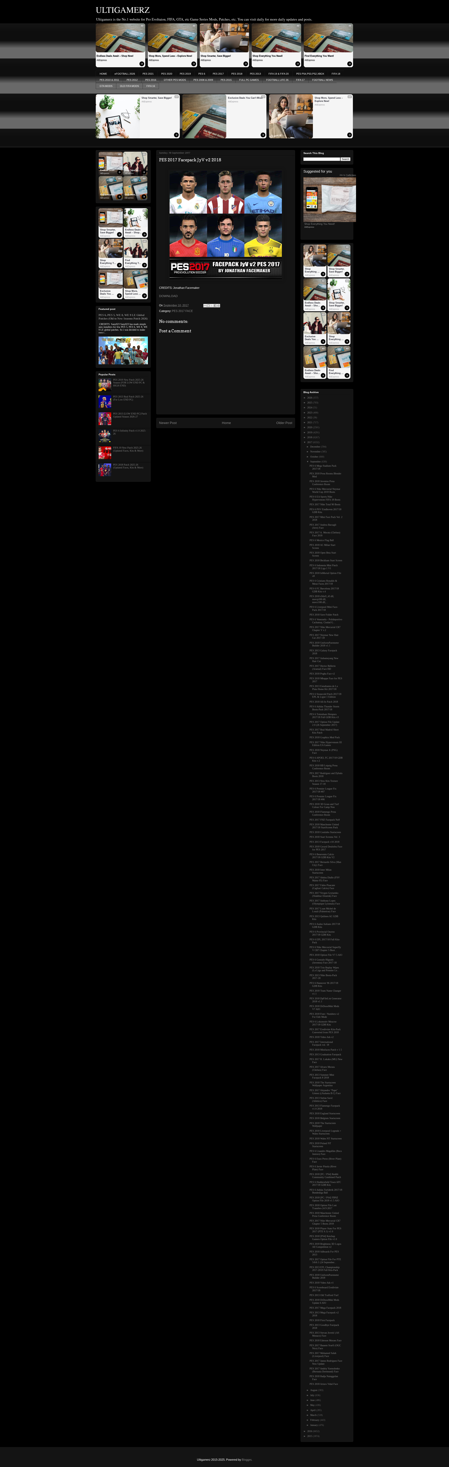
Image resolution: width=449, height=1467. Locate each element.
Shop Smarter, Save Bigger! (216, 56)
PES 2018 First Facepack (322, 1320)
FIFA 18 (336, 73)
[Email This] (205, 305)
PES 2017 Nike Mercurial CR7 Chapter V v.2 (325, 628)
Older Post (284, 423)
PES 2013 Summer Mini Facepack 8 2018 (322, 1076)
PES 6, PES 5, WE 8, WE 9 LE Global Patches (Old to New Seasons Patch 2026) (123, 316)
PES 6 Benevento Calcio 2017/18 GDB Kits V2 (322, 856)
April (313, 1410)
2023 (310, 412)
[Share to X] (211, 305)
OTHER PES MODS (175, 79)
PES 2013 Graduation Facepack (325, 1054)
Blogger (246, 1459)
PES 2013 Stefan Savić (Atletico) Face (321, 1099)
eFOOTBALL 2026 (125, 73)
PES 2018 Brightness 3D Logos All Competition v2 (325, 1245)
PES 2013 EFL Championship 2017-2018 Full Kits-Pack (325, 1269)
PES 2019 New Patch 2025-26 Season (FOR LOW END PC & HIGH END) (129, 383)
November (315, 451)
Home (226, 423)
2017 (310, 442)
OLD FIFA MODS (129, 86)
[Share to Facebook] (215, 305)
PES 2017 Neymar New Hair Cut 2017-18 (324, 636)
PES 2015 (226, 79)
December (315, 446)
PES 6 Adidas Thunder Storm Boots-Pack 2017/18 (324, 708)
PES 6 (201, 73)
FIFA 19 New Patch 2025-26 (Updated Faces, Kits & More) (128, 449)
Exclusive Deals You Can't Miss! (245, 98)
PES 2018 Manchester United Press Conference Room (324, 1214)
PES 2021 (148, 73)
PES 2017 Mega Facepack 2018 (325, 1308)
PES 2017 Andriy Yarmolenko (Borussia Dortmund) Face (325, 1370)
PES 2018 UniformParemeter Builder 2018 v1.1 (324, 644)
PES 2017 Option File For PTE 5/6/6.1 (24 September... (325, 1261)
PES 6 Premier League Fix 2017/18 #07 (323, 790)
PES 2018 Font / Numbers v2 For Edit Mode (324, 1015)
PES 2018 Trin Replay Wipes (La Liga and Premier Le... (324, 969)
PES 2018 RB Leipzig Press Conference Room (323, 767)
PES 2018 (236, 73)
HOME (103, 73)
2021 (310, 422)
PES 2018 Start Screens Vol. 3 (325, 837)
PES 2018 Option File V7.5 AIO (326, 955)
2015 (310, 1436)
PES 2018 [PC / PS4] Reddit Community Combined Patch (325, 1176)
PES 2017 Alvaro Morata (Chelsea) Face (322, 1068)
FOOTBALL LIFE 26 (277, 79)
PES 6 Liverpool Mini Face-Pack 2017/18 (324, 608)
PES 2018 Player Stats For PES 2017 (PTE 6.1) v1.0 (325, 1230)
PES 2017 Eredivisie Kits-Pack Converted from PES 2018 (325, 1031)
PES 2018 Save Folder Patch (324, 614)
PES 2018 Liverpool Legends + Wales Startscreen (325, 1132)
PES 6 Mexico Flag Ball (322, 540)
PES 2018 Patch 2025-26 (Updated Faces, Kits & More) (128, 466)
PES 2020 (166, 73)
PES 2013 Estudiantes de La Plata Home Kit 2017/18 (324, 687)
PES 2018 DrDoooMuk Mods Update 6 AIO (324, 1301)
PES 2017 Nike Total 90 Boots (325, 504)
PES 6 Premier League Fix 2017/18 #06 (323, 798)
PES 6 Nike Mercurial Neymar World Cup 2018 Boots (325, 490)
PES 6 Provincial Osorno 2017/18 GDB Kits (322, 933)
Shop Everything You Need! (268, 56)
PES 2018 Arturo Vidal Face (324, 1384)
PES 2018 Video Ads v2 (322, 1037)
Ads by (348, 175)
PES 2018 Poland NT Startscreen (320, 1145)
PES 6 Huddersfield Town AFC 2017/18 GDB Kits (325, 1183)
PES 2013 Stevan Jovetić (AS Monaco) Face (324, 1334)
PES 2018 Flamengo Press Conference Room (323, 813)
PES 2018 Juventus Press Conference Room (322, 483)
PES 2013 (255, 73)
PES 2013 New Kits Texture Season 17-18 (324, 782)
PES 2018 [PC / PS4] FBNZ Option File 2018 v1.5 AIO (324, 1199)
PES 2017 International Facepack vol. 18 (321, 1043)
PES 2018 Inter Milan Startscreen (320, 871)
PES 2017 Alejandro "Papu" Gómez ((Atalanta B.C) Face (325, 1092)
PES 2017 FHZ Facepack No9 (325, 819)
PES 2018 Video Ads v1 (322, 1282)
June (312, 1400)
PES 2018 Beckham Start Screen (326, 560)
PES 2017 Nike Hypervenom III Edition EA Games (326, 744)
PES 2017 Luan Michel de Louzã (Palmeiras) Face (323, 910)
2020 (310, 427)
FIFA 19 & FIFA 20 (279, 73)
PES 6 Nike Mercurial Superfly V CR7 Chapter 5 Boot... (325, 949)
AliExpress (102, 60)
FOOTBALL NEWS (322, 79)
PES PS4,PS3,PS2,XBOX (310, 73)
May (312, 1405)
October (314, 456)
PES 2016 (150, 79)
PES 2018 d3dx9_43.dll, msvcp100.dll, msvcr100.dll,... (322, 599)
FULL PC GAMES (249, 79)
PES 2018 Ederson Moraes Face (325, 1340)
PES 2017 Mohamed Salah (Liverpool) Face (323, 1354)
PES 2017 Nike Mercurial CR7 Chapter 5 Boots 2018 (325, 1222)
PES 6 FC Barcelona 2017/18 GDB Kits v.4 (324, 590)
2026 (310, 397)
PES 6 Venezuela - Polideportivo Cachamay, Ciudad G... (326, 621)
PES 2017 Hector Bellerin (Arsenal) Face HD (323, 667)
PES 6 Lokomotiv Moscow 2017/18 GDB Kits (323, 1023)
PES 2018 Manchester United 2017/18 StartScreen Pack (324, 826)
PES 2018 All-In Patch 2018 (324, 701)
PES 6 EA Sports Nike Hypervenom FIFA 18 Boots (325, 498)
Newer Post (168, 423)
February (315, 1420)
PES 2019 (185, 73)
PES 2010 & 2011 (109, 79)
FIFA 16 (150, 86)
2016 (310, 1431)
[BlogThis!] (208, 305)
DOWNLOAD (168, 296)
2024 (310, 407)
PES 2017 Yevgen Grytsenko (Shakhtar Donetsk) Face (324, 894)
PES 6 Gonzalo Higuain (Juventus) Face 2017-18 (323, 961)
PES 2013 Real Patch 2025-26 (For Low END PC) (128, 398)
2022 (310, 417)
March (313, 1415)
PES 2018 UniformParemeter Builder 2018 (324, 1276)
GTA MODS (106, 86)
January (314, 1425)
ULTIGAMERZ (123, 9)
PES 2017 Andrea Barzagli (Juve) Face (323, 526)
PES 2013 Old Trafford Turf (324, 1295)
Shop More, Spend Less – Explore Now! (170, 56)
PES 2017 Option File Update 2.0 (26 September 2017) (324, 723)
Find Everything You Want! (319, 56)
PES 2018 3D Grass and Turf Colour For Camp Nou (324, 805)
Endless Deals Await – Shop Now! (115, 56)
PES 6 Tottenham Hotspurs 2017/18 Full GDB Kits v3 (324, 716)
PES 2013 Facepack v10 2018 (324, 842)
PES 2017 (218, 73)
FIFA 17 (300, 79)
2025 (310, 402)
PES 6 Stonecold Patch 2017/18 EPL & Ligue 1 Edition (325, 695)
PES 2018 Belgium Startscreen (325, 1118)
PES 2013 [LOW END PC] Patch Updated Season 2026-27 (130, 415)
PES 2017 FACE (182, 311)
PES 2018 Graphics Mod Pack (325, 737)
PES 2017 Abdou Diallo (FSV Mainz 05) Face (325, 879)
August (314, 1390)
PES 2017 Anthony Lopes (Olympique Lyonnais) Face (325, 902)
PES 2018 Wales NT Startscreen (326, 1138)
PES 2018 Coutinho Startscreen (325, 832)
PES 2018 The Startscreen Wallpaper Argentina (323, 1084)
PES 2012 (132, 79)
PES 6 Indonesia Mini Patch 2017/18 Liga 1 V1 (324, 567)
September (315, 461)
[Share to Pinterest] (218, 305)
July (312, 1395)
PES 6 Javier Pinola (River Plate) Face (323, 1168)
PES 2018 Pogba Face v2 (322, 673)
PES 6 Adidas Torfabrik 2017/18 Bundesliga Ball (326, 1191)
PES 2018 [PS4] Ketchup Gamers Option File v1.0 (323, 1238)
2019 (310, 432)
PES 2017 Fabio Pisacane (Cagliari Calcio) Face (322, 887)
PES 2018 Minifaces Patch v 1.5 (326, 1049)
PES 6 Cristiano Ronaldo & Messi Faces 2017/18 (323, 582)
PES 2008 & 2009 (203, 79)
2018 (310, 437)
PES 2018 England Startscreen (325, 1113)
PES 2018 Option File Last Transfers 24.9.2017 (323, 1207)
